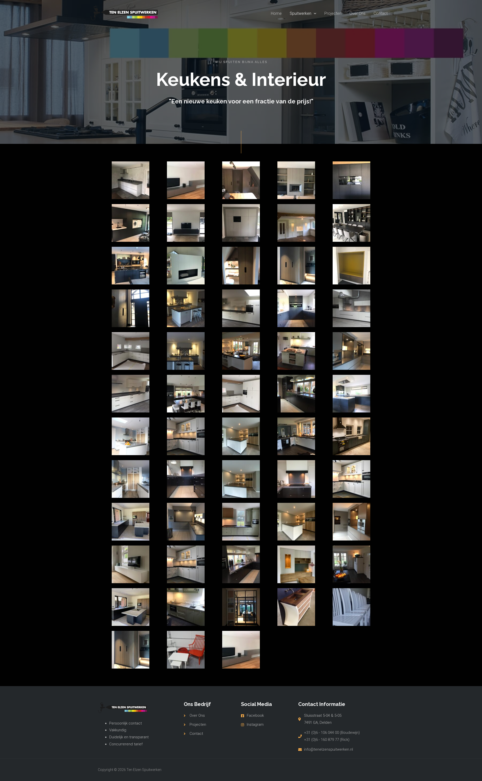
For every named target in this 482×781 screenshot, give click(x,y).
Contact (381, 13)
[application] (313, 14)
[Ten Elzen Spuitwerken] (124, 13)
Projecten (332, 13)
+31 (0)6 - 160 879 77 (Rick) (326, 739)
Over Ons (357, 13)
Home (276, 13)
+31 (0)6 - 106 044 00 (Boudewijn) (332, 732)
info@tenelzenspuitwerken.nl (328, 749)
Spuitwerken (300, 13)
